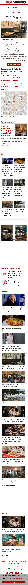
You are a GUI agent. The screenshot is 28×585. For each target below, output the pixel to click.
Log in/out (23, 569)
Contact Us (11, 567)
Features (14, 562)
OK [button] (14, 582)
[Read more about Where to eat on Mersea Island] (19, 204)
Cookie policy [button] (11, 578)
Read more (5, 146)
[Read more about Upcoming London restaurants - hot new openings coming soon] (5, 283)
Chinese (15, 7)
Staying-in (11, 563)
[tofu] (14, 29)
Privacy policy (13, 569)
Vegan (22, 7)
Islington (6, 7)
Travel (18, 563)
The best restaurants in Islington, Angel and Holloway (7, 131)
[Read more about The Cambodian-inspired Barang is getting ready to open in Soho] (19, 160)
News (8, 562)
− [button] (3, 96)
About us (4, 567)
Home (3, 562)
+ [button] (3, 94)
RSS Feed (20, 567)
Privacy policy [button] (19, 578)
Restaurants (22, 562)
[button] (9, 13)
